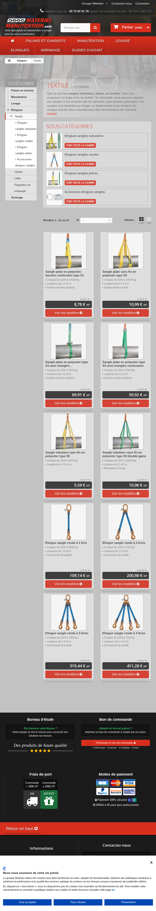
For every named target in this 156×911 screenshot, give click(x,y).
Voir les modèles (67, 313)
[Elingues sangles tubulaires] (54, 140)
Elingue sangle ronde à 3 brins (66, 633)
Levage (123, 41)
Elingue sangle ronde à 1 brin (66, 542)
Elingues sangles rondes (24, 138)
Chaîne (18, 171)
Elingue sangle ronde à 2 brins (123, 542)
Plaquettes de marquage (22, 188)
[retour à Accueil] (9, 60)
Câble (17, 178)
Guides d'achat (87, 50)
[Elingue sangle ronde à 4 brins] (125, 612)
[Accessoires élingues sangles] (54, 196)
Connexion (142, 3)
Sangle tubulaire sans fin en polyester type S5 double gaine (124, 454)
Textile (19, 116)
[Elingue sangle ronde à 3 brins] (68, 612)
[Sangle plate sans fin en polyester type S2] (125, 251)
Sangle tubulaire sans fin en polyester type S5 (65, 454)
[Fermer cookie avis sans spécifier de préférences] (151, 862)
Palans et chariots (46, 41)
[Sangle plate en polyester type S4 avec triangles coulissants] (125, 341)
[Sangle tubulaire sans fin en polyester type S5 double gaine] (125, 432)
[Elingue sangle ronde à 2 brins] (125, 522)
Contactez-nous (122, 3)
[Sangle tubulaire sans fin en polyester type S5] (68, 432)
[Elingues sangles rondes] (54, 159)
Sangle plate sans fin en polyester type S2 (119, 273)
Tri (77, 220)
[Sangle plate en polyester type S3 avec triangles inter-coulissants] (68, 341)
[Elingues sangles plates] (54, 178)
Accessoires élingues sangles (25, 162)
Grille (141, 223)
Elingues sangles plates (23, 150)
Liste (148, 223)
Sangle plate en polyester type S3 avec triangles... (66, 363)
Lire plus (52, 113)
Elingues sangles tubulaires (26, 125)
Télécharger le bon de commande (114, 742)
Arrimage (50, 50)
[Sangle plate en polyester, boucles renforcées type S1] (68, 251)
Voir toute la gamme (80, 145)
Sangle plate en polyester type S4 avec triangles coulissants (123, 363)
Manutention (90, 41)
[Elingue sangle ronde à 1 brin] (68, 522)
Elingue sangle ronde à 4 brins (123, 633)
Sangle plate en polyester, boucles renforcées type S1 (64, 273)
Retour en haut (20, 828)
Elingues (20, 50)
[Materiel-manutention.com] (12, 41)
